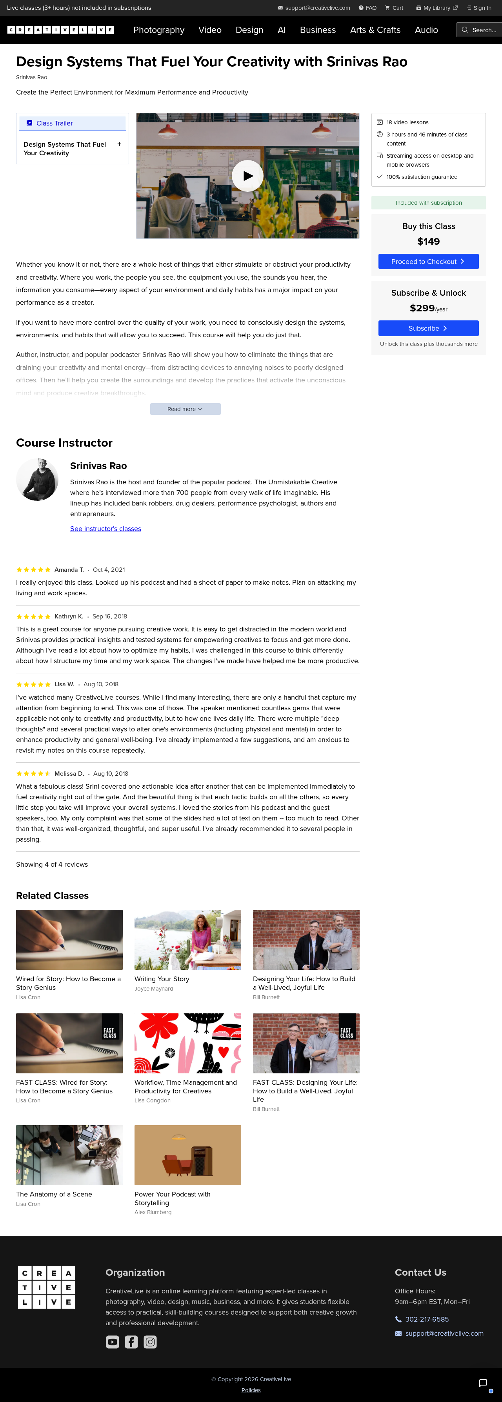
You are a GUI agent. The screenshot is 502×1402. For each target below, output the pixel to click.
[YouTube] (112, 1342)
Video (210, 29)
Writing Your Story (162, 979)
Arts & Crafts (375, 29)
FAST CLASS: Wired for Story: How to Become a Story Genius (64, 1086)
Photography (158, 29)
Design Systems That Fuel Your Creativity (65, 148)
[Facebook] (131, 1342)
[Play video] (247, 176)
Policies (251, 1390)
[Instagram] (150, 1342)
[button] (483, 1383)
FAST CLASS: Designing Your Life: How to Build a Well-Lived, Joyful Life (305, 1090)
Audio (426, 29)
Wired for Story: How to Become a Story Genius (68, 983)
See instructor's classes (105, 528)
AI (282, 29)
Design (250, 29)
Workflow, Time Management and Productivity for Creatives (186, 1086)
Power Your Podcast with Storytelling (173, 1198)
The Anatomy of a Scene (54, 1194)
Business (318, 29)
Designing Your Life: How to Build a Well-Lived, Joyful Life (304, 983)
